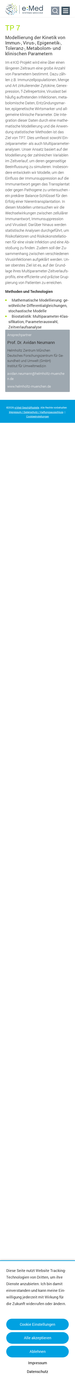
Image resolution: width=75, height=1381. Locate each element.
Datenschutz (37, 1371)
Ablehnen (38, 1351)
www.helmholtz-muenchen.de (29, 386)
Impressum (37, 1362)
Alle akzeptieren (37, 1337)
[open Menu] (65, 11)
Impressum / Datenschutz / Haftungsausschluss (36, 412)
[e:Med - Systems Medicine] (24, 9)
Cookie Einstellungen (37, 1324)
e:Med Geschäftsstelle (27, 407)
